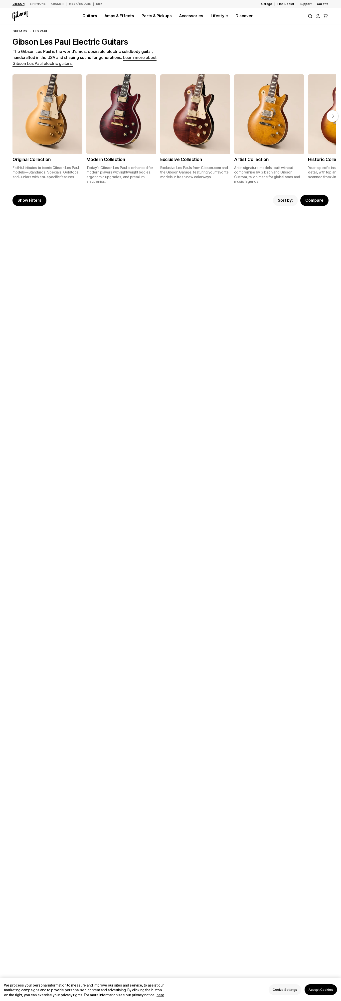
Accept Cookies (321, 990)
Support (306, 4)
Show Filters (29, 200)
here (160, 995)
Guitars (19, 31)
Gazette (323, 4)
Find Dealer (285, 4)
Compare (314, 200)
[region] (170, 989)
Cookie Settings (285, 990)
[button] (326, 16)
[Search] (310, 16)
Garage (266, 4)
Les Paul (40, 31)
